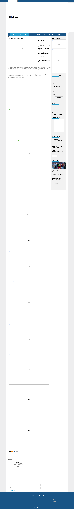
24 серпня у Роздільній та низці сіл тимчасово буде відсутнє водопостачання (43, 56)
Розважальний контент (56, 86)
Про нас (54, 499)
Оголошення (59, 34)
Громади (20, 34)
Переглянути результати (58, 100)
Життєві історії (55, 83)
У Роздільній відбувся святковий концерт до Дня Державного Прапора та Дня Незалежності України (44, 45)
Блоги (38, 34)
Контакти (55, 501)
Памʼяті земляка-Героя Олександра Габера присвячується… (56, 179)
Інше (54, 94)
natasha (22, 38)
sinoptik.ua (60, 114)
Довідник (51, 34)
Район (13, 34)
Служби (32, 34)
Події (26, 34)
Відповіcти (18, 466)
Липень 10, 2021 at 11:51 (19, 463)
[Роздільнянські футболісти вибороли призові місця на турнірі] (59, 165)
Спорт (44, 34)
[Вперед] (9, 34)
